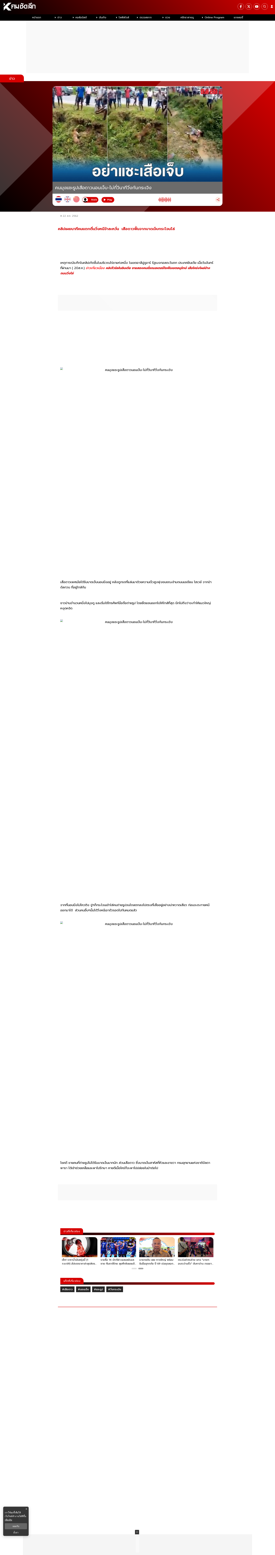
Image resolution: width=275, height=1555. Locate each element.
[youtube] (257, 6)
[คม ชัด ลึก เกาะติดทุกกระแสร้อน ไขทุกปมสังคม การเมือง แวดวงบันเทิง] (137, 7)
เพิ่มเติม (8, 1519)
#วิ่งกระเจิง (114, 1289)
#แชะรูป (98, 1289)
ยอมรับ (16, 1526)
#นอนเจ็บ (83, 1289)
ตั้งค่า (16, 1532)
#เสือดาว (67, 1289)
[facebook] (241, 6)
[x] (249, 6)
